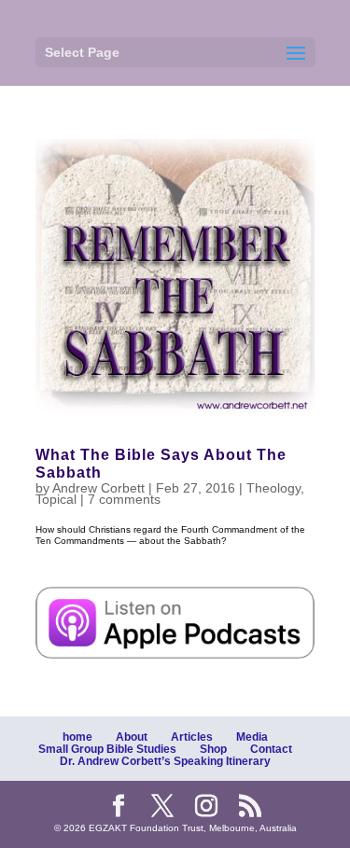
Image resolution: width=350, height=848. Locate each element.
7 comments (124, 499)
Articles (192, 737)
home (77, 737)
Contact (271, 749)
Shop (213, 749)
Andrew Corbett (98, 487)
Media (252, 737)
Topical (56, 499)
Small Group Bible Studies (107, 749)
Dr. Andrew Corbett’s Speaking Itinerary (165, 761)
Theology (273, 487)
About (131, 737)
